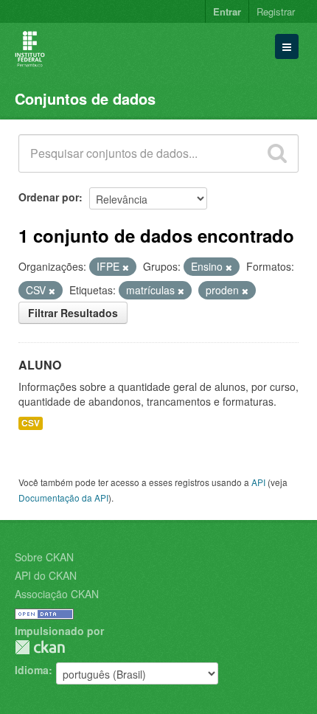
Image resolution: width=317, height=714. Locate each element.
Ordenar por (48, 197)
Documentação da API (63, 497)
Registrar (276, 11)
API (258, 482)
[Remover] (125, 267)
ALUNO (39, 364)
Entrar (227, 11)
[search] (277, 153)
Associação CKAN (57, 593)
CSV (30, 423)
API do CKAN (46, 575)
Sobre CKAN (44, 557)
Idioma (32, 669)
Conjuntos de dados (85, 98)
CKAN (40, 647)
